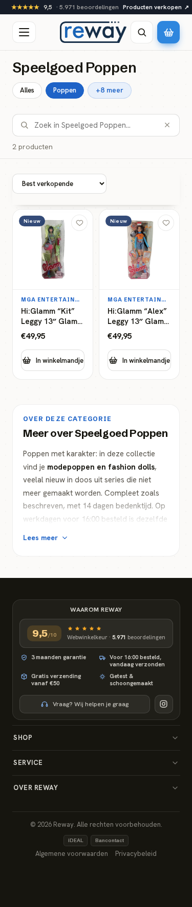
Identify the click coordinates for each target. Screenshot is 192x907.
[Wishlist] (79, 223)
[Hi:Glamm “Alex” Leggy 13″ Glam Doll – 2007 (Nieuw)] (139, 294)
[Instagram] (164, 704)
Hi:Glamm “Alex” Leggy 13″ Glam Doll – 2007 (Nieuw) (137, 317)
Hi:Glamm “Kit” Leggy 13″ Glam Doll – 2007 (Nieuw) (49, 317)
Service (28, 762)
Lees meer (40, 537)
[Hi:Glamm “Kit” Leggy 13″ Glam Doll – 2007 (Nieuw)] (53, 294)
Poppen (64, 90)
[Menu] (24, 32)
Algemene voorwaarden (71, 853)
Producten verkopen (156, 7)
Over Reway (35, 787)
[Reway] (93, 32)
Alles (27, 90)
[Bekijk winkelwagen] (168, 32)
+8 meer (109, 90)
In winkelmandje (59, 360)
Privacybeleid (136, 853)
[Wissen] (167, 125)
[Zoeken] (142, 32)
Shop (22, 737)
